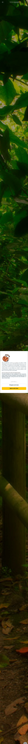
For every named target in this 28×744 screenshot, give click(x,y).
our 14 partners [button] (15, 362)
